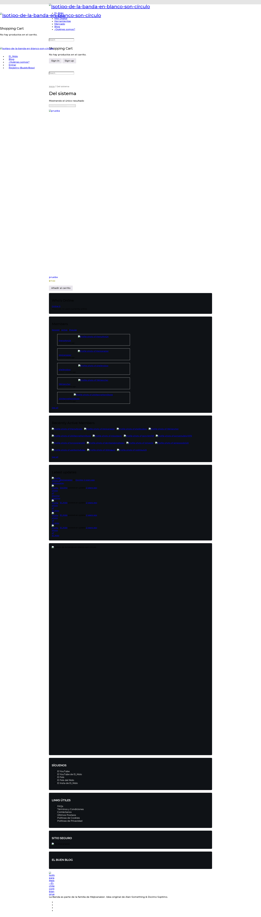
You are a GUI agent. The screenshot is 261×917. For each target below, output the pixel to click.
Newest (56, 330)
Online (56, 306)
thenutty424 (65, 340)
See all (55, 408)
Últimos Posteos (66, 815)
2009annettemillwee (69, 398)
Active (64, 330)
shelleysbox (65, 369)
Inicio (52, 86)
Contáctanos (64, 812)
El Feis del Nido (65, 780)
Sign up (69, 60)
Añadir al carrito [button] (60, 288)
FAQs (60, 806)
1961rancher (64, 384)
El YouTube (63, 771)
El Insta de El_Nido (67, 783)
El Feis (60, 777)
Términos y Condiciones (70, 809)
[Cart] (1, 22)
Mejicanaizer (65, 355)
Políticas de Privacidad (69, 821)
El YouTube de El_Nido (69, 774)
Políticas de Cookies (68, 818)
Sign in (55, 60)
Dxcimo (79, 480)
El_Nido (63, 502)
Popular (73, 330)
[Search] (1, 19)
